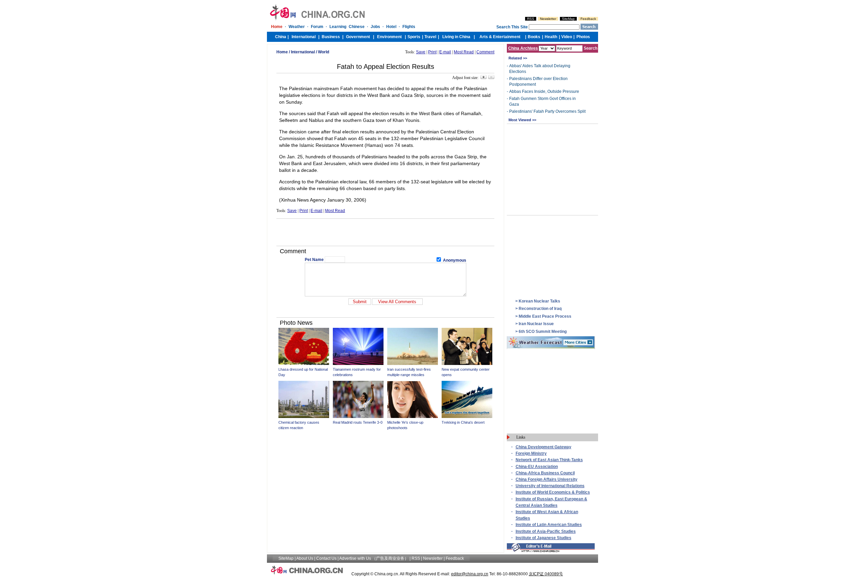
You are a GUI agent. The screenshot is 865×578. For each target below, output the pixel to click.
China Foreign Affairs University (546, 479)
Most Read (464, 52)
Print (432, 52)
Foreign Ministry (531, 453)
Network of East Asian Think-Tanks (549, 459)
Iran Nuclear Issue (536, 323)
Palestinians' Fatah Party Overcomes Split (547, 111)
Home (282, 52)
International (303, 52)
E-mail (445, 52)
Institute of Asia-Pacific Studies (546, 531)
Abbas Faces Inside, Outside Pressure (544, 91)
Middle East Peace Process (545, 316)
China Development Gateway (543, 447)
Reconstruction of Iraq (540, 308)
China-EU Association (537, 466)
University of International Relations (550, 485)
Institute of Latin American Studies (549, 524)
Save (420, 52)
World (323, 52)
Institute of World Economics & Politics (553, 492)
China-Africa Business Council (545, 473)
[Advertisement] (385, 232)
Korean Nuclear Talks (539, 301)
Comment (485, 52)
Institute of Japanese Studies (543, 537)
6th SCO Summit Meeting (543, 331)
